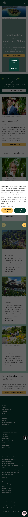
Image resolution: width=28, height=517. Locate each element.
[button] (4, 225)
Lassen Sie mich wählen (8, 206)
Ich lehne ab (7, 210)
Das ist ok (20, 210)
